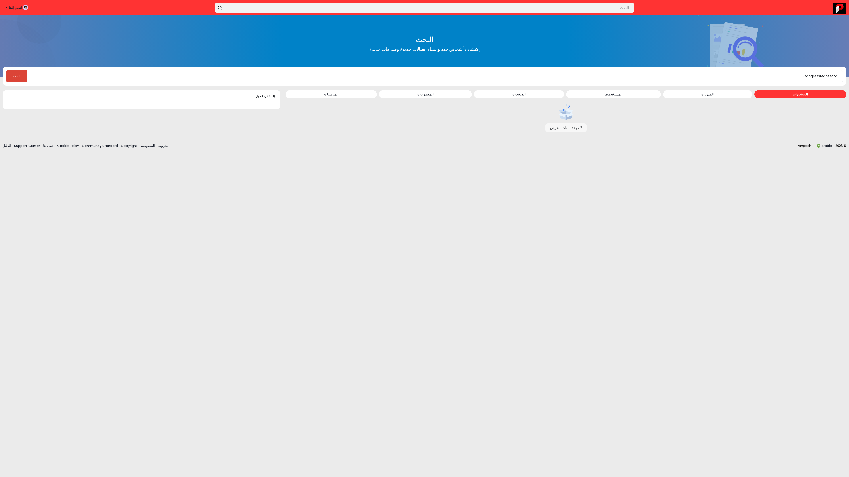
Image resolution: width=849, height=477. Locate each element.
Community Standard (100, 145)
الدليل (7, 145)
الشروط (163, 145)
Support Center (26, 145)
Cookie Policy (68, 145)
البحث (16, 76)
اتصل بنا (48, 145)
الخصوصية (147, 145)
